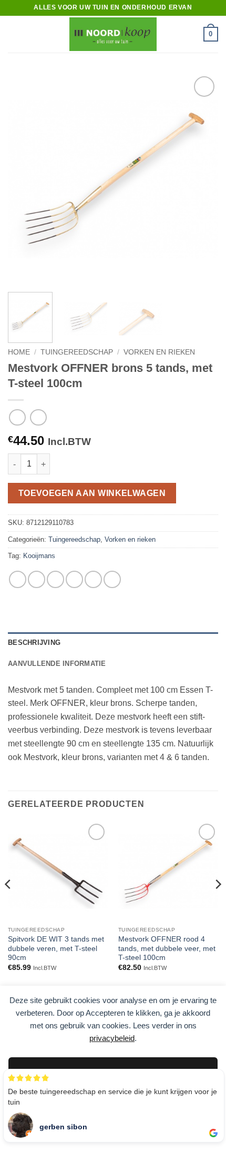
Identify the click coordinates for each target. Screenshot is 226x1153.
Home (19, 352)
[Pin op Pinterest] (93, 579)
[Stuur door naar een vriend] (74, 579)
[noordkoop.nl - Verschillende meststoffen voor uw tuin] (113, 33)
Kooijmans (39, 556)
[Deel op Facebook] (36, 579)
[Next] (200, 179)
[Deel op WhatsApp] (17, 579)
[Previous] (25, 179)
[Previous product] (38, 417)
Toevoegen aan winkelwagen (92, 493)
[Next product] (17, 417)
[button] (14, 34)
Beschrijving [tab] (34, 642)
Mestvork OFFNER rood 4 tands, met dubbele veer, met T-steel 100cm (166, 948)
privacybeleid (112, 1038)
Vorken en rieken (159, 352)
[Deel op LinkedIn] (112, 579)
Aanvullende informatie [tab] (57, 663)
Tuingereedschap (76, 352)
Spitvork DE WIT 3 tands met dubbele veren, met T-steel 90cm (56, 948)
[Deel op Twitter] (55, 579)
